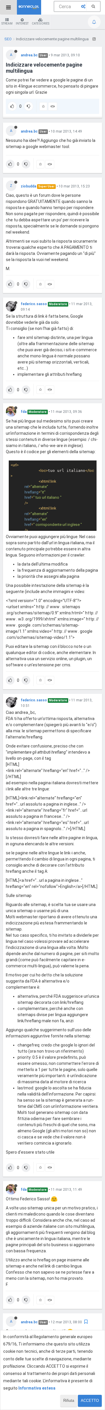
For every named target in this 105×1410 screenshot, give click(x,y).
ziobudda (28, 186)
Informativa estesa (36, 1388)
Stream (7, 23)
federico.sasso (34, 304)
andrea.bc (29, 55)
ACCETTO (90, 1400)
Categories (40, 23)
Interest (22, 23)
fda (24, 412)
